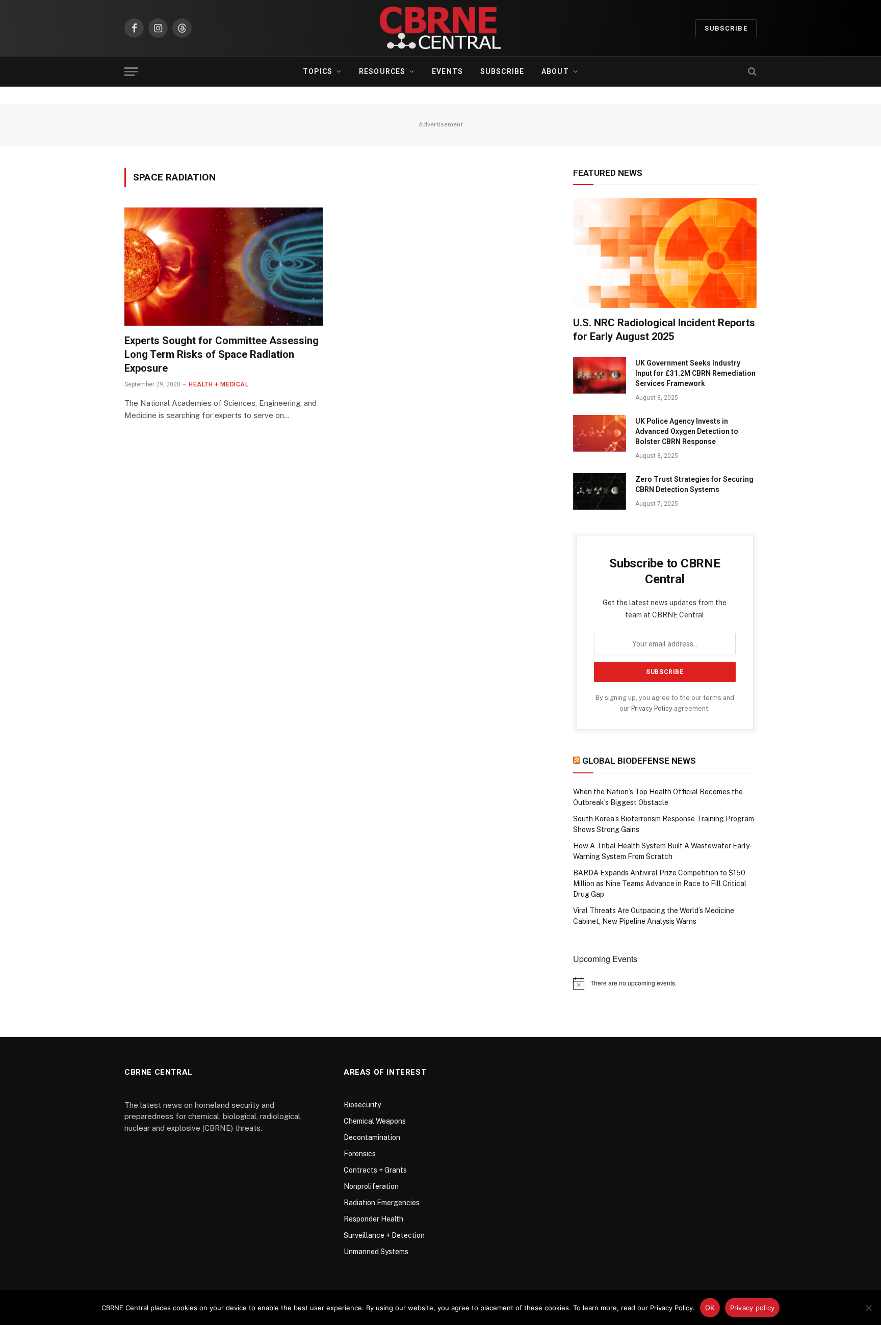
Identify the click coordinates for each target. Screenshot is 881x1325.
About (555, 71)
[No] (868, 1308)
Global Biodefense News (639, 761)
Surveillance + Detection (384, 1235)
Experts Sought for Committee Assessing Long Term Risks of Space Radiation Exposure (221, 354)
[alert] (665, 983)
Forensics (360, 1154)
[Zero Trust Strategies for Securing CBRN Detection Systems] (599, 491)
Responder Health (373, 1219)
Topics (317, 71)
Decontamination (372, 1137)
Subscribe (726, 28)
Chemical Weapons (375, 1121)
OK (710, 1308)
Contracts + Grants (375, 1170)
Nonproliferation (371, 1186)
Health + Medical (219, 384)
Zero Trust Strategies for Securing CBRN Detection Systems (694, 484)
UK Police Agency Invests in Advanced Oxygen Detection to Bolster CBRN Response (686, 431)
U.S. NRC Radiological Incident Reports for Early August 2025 (664, 330)
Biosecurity (362, 1105)
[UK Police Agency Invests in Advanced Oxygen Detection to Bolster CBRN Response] (599, 433)
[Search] (751, 71)
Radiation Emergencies (382, 1203)
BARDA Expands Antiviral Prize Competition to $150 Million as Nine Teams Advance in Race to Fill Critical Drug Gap (659, 883)
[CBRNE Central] (440, 28)
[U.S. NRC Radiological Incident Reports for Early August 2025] (665, 252)
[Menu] (131, 71)
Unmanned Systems (376, 1252)
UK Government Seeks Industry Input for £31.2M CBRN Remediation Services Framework (695, 373)
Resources (382, 71)
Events (447, 71)
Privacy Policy (651, 708)
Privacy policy (752, 1308)
